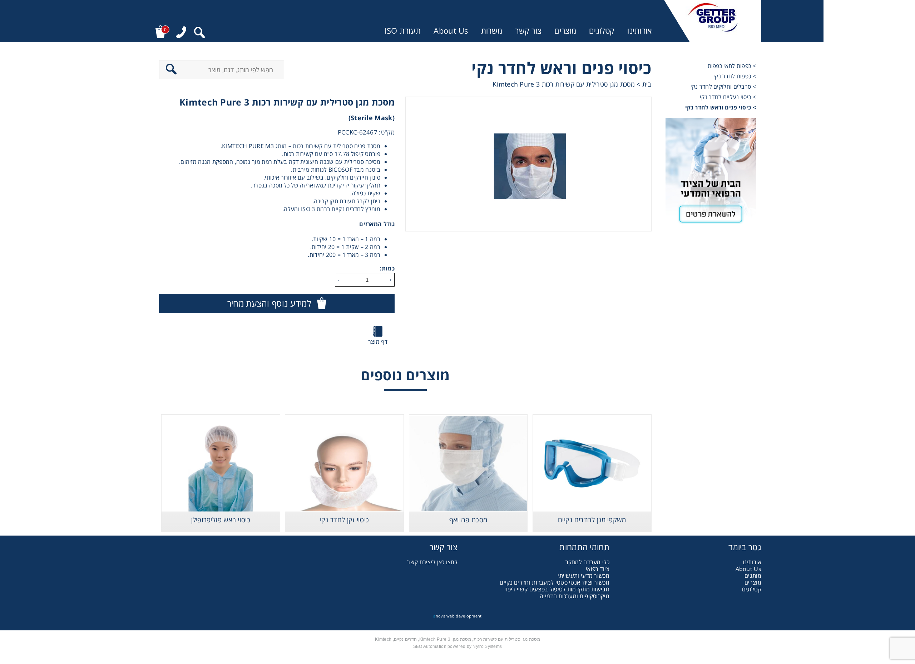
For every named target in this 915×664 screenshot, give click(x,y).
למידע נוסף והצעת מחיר (269, 303)
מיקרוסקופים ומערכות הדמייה (574, 596)
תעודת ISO (403, 30)
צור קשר (528, 30)
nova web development (457, 616)
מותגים (753, 576)
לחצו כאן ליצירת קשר (432, 562)
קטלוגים (601, 30)
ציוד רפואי (597, 569)
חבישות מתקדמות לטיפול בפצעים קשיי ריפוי (556, 589)
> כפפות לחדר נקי (734, 76)
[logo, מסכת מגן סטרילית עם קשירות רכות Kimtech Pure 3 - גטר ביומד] (712, 21)
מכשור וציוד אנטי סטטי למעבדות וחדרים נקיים (554, 582)
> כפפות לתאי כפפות (732, 66)
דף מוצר (377, 342)
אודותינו (639, 30)
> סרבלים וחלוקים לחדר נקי (723, 87)
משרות (492, 30)
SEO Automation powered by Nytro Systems (457, 646)
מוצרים (565, 30)
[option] (528, 164)
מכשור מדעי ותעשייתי (583, 576)
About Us (451, 30)
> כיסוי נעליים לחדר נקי (728, 97)
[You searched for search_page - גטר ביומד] (199, 33)
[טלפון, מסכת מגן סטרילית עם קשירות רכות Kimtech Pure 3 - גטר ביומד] (181, 33)
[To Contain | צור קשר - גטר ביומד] (711, 174)
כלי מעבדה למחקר (587, 562)
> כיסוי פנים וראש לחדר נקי (720, 107)
